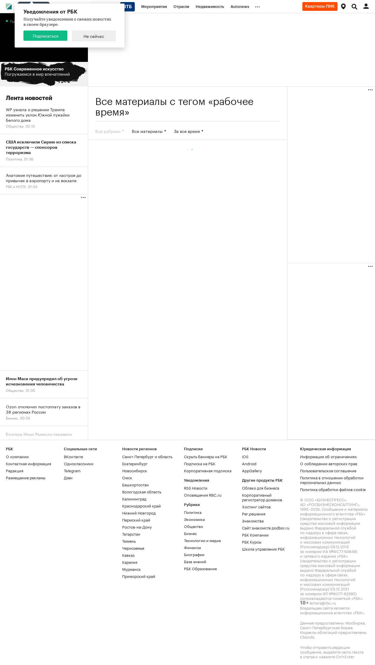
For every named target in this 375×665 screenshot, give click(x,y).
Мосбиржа (355, 622)
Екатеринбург (135, 463)
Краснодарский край (141, 505)
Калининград (134, 498)
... (257, 6)
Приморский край (138, 576)
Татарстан (131, 534)
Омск (127, 477)
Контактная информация (28, 463)
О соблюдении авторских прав (328, 463)
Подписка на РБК (199, 463)
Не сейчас (93, 36)
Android (249, 463)
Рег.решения (253, 513)
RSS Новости (195, 487)
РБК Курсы (251, 541)
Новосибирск (134, 470)
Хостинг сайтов (256, 506)
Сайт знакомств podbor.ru (265, 527)
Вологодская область (141, 491)
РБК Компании (255, 534)
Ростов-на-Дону (137, 526)
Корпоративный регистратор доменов (262, 497)
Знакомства (253, 520)
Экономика (194, 519)
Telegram (72, 470)
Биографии (194, 554)
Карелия (129, 562)
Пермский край (136, 519)
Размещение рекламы (25, 477)
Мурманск (131, 569)
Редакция (14, 470)
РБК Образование (200, 568)
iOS (245, 456)
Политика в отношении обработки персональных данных (332, 479)
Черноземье (133, 548)
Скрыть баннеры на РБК (205, 456)
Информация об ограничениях (328, 456)
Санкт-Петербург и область (147, 456)
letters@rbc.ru (323, 602)
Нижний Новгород (139, 512)
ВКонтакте (73, 456)
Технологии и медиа (202, 540)
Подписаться (45, 35)
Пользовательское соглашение (328, 470)
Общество (193, 526)
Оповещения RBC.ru (202, 495)
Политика (193, 512)
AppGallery (252, 470)
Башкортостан (135, 484)
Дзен (68, 477)
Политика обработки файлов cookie (333, 489)
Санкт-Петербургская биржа (326, 627)
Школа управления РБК (263, 548)
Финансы (192, 547)
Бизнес (190, 533)
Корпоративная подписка (207, 470)
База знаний (195, 561)
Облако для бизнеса (260, 487)
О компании (17, 456)
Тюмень (129, 541)
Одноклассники (78, 463)
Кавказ (128, 555)
